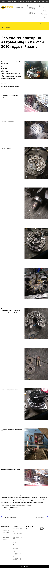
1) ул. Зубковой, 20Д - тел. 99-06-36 (44, 12)
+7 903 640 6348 (36, 1)
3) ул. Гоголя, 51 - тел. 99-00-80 (44, 18)
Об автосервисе (42, 23)
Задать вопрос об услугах (42, 528)
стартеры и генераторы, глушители (43, 7)
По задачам (34, 23)
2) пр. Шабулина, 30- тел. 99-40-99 (44, 15)
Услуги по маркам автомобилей (22, 23)
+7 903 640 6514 (20, 1)
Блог (2, 27)
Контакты (8, 27)
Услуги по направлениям (6, 23)
